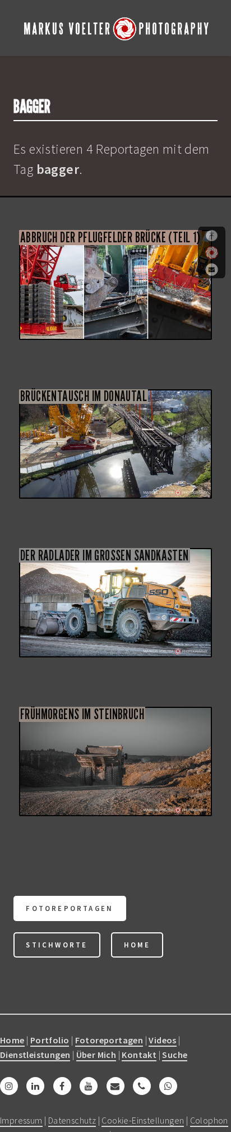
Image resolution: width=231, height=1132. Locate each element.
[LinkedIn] (35, 1086)
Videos (162, 1040)
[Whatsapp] (168, 1086)
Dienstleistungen (35, 1054)
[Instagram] (9, 1086)
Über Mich (96, 1054)
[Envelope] (115, 1086)
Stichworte (56, 944)
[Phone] (142, 1086)
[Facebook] (62, 1086)
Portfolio (50, 1040)
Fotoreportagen (69, 908)
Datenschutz (72, 1120)
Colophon (209, 1120)
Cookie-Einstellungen (142, 1120)
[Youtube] (89, 1086)
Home (137, 944)
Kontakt (139, 1054)
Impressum (21, 1120)
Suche (174, 1054)
